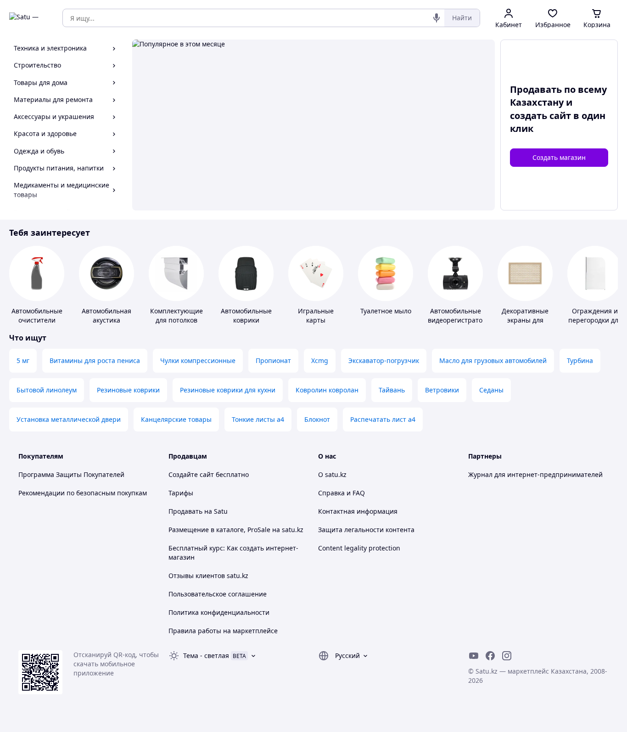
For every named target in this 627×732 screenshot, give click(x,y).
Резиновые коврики (128, 390)
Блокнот (317, 419)
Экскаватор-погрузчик (383, 360)
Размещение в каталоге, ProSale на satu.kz (235, 529)
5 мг (23, 360)
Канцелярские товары (176, 419)
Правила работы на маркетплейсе (223, 630)
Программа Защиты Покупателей (71, 474)
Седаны (491, 390)
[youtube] (473, 655)
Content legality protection (359, 548)
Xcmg (319, 360)
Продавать (185, 511)
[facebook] (490, 655)
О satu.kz (332, 474)
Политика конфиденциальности (218, 612)
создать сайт (540, 115)
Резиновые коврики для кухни (227, 390)
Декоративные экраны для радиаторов (525, 320)
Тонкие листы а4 (258, 419)
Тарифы (180, 492)
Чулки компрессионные (197, 360)
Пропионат (273, 360)
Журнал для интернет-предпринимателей (535, 474)
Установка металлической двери (69, 419)
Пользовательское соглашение (217, 594)
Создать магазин (559, 157)
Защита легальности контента (366, 529)
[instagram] (506, 655)
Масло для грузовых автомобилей (493, 360)
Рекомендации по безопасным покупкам (82, 492)
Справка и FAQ (341, 492)
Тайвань (392, 390)
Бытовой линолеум (47, 390)
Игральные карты (316, 315)
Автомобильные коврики (246, 315)
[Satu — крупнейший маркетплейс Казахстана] (29, 17)
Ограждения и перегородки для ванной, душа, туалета (595, 324)
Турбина (580, 360)
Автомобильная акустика (106, 315)
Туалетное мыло (385, 310)
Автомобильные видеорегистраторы (460, 315)
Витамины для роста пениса (95, 360)
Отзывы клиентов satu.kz (208, 575)
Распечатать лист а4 (382, 419)
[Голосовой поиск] (436, 18)
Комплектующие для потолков (176, 315)
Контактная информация (357, 511)
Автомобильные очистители (36, 315)
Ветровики (442, 390)
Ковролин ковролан (327, 390)
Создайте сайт (191, 474)
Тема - (206, 655)
